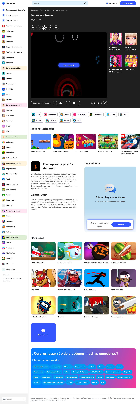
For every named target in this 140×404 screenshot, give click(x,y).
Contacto (6, 275)
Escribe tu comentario (99, 224)
